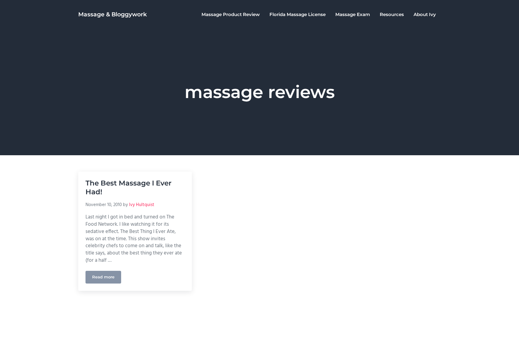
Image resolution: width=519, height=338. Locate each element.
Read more (106, 278)
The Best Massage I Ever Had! (128, 187)
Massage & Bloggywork (112, 14)
